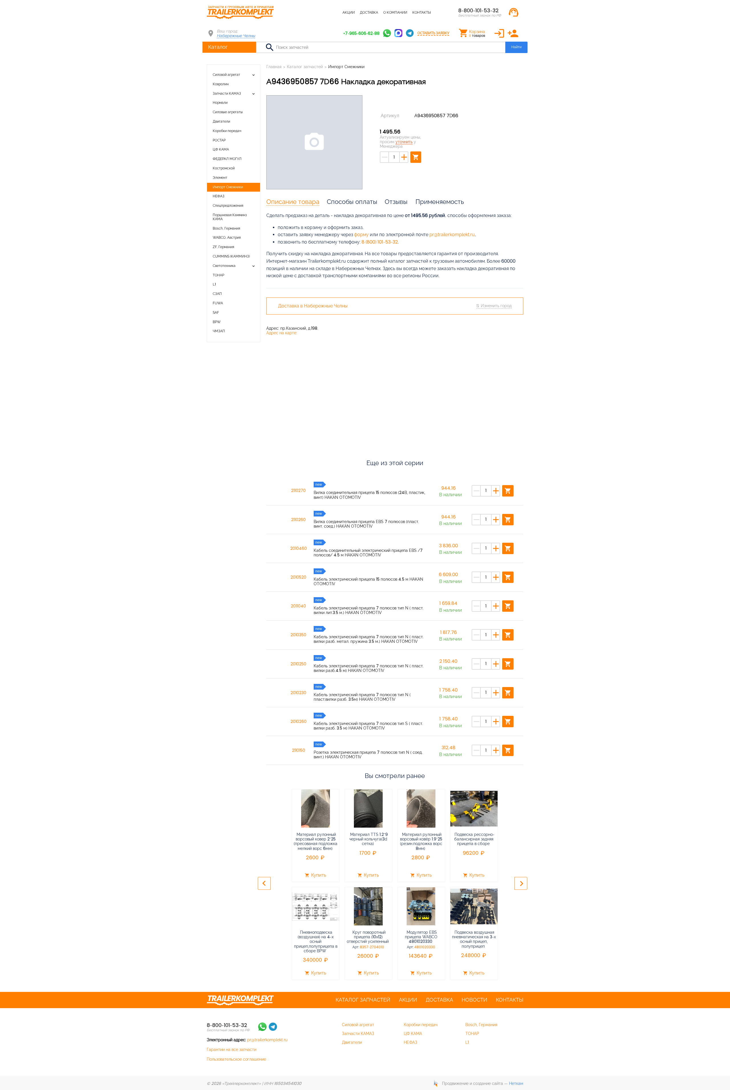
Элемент (220, 178)
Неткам (516, 1083)
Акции (348, 13)
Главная (273, 66)
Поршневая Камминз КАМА (230, 217)
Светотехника (224, 266)
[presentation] (264, 883)
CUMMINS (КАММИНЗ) (231, 256)
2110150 (298, 750)
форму (361, 234)
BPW (217, 322)
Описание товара (292, 201)
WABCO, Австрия (227, 238)
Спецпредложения (228, 206)
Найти (516, 47)
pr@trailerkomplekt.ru (452, 234)
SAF (216, 313)
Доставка (369, 13)
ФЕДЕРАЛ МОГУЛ (227, 159)
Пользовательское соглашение (236, 1059)
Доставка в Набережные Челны (313, 306)
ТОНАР (218, 275)
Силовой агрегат (226, 75)
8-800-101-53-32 (478, 10)
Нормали (220, 103)
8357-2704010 (372, 947)
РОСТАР (219, 140)
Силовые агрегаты (228, 112)
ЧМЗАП (219, 331)
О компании (395, 13)
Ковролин (221, 84)
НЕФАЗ (218, 196)
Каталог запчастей (319, 13)
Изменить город (496, 305)
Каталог (218, 47)
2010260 (299, 721)
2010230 (298, 692)
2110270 (298, 490)
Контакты (421, 13)
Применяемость (439, 201)
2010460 (298, 548)
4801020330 (424, 947)
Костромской (224, 168)
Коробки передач (227, 131)
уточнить (404, 141)
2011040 (298, 606)
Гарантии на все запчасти (231, 1049)
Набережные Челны (236, 35)
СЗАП (217, 294)
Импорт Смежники (228, 187)
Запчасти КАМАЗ (227, 94)
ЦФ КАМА (221, 149)
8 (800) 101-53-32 (380, 242)
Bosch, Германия (226, 228)
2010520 (298, 577)
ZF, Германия (223, 247)
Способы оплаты (352, 201)
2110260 (298, 519)
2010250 (298, 664)
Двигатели (221, 121)
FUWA (218, 303)
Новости (474, 1000)
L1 (214, 284)
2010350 (298, 635)
